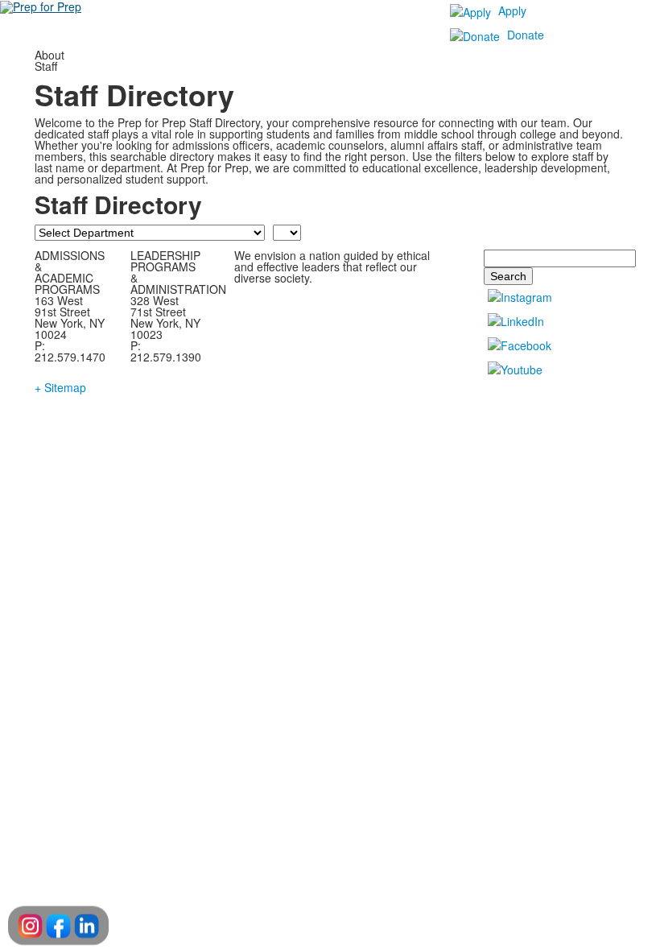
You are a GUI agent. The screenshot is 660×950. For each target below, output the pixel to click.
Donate (525, 35)
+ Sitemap (60, 387)
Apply (512, 10)
